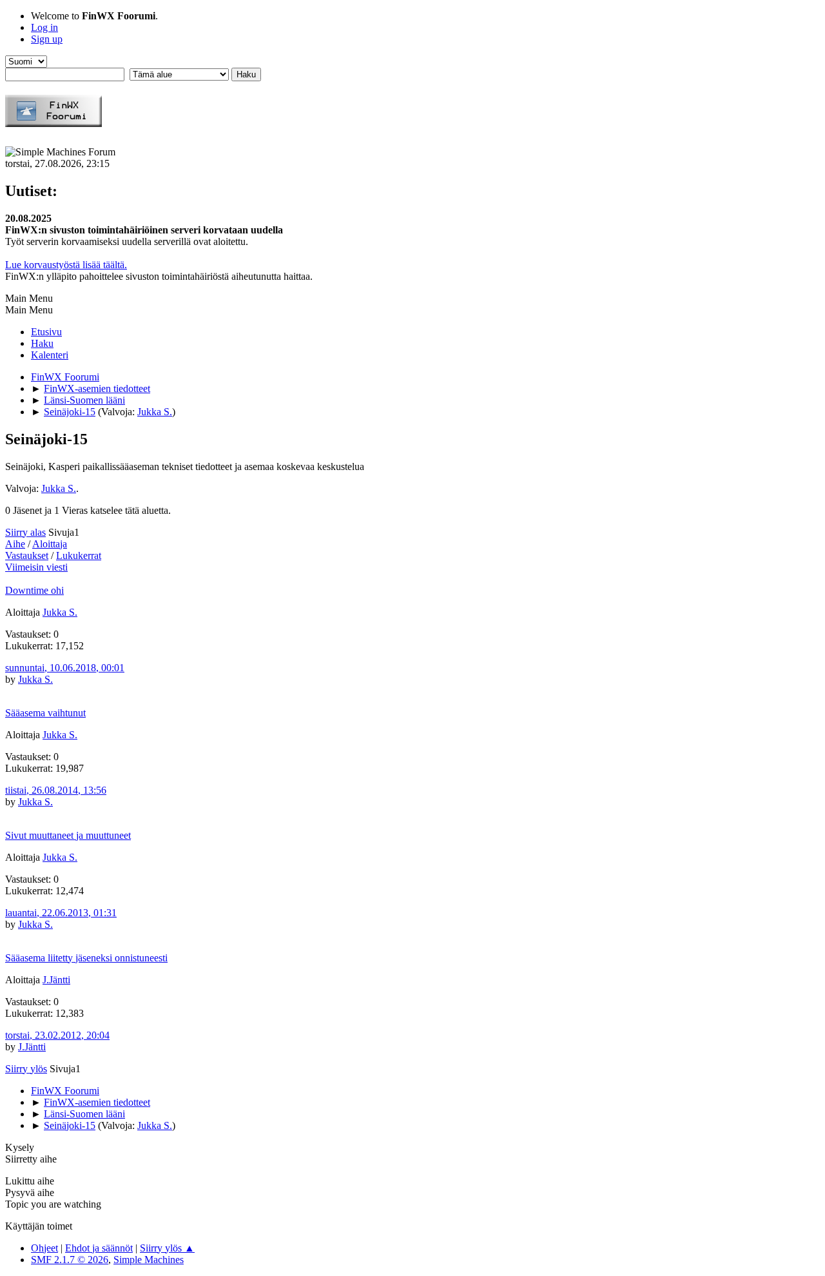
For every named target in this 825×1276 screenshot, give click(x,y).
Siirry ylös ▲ (167, 1247)
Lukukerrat (78, 555)
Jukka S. (154, 411)
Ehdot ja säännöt (99, 1247)
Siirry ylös (26, 1068)
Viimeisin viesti (36, 567)
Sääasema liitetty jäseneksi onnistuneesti (86, 957)
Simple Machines (148, 1259)
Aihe (15, 543)
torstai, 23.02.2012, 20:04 (57, 1035)
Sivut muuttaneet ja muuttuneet (68, 835)
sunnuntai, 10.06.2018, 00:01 (64, 667)
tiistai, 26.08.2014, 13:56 (55, 790)
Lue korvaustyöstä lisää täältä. (66, 264)
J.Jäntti (56, 979)
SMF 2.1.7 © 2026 (69, 1259)
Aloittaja (49, 543)
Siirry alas (25, 532)
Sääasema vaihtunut (45, 712)
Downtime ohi (34, 590)
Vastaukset (26, 555)
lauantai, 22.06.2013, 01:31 (61, 912)
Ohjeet (44, 1247)
